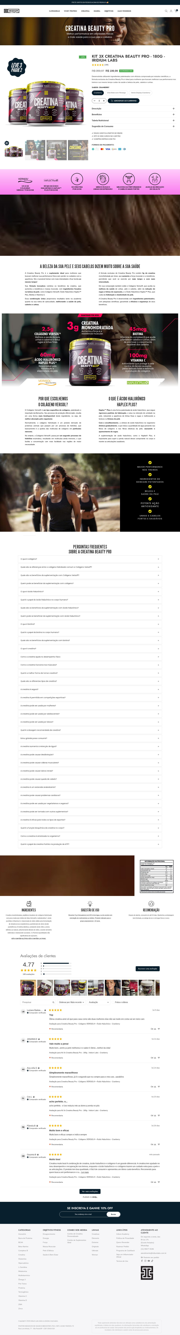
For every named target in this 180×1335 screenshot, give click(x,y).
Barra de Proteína (25, 1238)
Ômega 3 (22, 1280)
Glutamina (22, 1259)
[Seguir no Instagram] (145, 1260)
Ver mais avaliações (90, 1191)
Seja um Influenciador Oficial (124, 1255)
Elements (95, 1238)
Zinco (20, 1309)
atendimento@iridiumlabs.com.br (153, 1253)
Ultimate (95, 1251)
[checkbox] (123, 1002)
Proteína (21, 1288)
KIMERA (97, 11)
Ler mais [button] (85, 1172)
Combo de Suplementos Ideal (76, 1241)
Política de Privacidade (125, 1238)
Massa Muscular (49, 1246)
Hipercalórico (23, 1263)
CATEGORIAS (54, 11)
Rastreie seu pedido (151, 1257)
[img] (45, 1010)
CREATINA (85, 11)
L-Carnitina (22, 1267)
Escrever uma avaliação (147, 968)
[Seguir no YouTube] (149, 1260)
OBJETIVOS (108, 11)
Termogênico (23, 1292)
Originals (95, 1246)
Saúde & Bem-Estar (50, 1255)
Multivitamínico (24, 1275)
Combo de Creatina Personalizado (75, 1235)
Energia (46, 1238)
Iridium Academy (122, 1234)
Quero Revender (122, 1242)
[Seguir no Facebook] (142, 1260)
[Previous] (9, 97)
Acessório (22, 1234)
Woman (95, 1255)
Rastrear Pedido (122, 1246)
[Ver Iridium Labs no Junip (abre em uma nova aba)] (94, 1197)
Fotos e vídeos (121, 1002)
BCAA (20, 1242)
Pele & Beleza (48, 1251)
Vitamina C (22, 1296)
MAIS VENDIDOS (124, 11)
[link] (100, 64)
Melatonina (22, 1271)
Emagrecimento (49, 1234)
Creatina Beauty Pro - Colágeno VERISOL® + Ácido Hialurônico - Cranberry (90, 1024)
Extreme (95, 1242)
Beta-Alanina (23, 1246)
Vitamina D (22, 1300)
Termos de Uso (122, 1261)
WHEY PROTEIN (70, 11)
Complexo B (23, 1251)
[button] (56, 963)
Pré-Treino (22, 1284)
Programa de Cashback (125, 1251)
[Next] (83, 97)
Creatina (21, 1255)
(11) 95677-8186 (147, 1249)
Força (45, 1242)
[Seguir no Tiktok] (152, 1260)
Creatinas (95, 1234)
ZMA (20, 1304)
